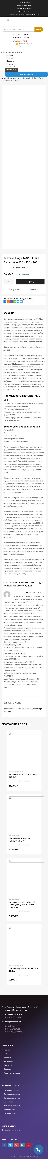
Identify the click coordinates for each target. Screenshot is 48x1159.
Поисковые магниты (11, 1098)
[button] (11, 52)
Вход (22, 14)
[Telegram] (21, 301)
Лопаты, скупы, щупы (12, 1106)
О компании (11, 64)
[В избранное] (37, 734)
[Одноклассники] (8, 301)
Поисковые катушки (11, 1094)
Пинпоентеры (9, 1109)
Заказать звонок (26, 74)
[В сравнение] (37, 738)
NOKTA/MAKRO (14, 835)
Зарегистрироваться (32, 14)
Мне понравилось (24, 2)
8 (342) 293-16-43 (18, 35)
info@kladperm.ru (13, 1022)
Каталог (9, 58)
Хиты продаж (9, 1113)
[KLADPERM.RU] (24, 21)
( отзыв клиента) (20, 267)
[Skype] (18, 301)
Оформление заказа (24, 8)
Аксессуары (8, 1102)
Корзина (7, 1069)
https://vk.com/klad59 (12, 645)
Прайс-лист (11, 70)
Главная (9, 55)
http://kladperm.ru (19, 653)
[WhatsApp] (14, 301)
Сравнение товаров (24, 5)
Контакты (10, 67)
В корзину (30, 282)
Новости (10, 61)
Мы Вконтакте (25, 11)
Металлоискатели (14, 78)
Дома (4, 78)
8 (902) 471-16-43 (18, 38)
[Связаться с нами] (4, 1145)
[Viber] (11, 301)
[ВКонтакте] (4, 301)
